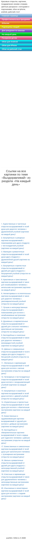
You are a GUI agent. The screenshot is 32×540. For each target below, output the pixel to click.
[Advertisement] (16, 71)
